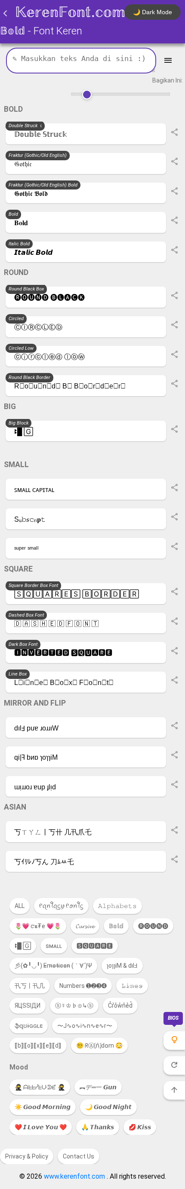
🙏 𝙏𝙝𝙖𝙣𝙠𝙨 (97, 1127)
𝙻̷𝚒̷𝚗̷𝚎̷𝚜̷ (132, 985)
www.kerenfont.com (75, 1176)
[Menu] (168, 61)
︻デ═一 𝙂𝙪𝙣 (98, 1087)
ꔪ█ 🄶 (23, 945)
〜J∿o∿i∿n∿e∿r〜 (84, 1025)
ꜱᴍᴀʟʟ (54, 945)
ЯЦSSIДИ (27, 1005)
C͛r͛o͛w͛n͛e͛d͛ (120, 1005)
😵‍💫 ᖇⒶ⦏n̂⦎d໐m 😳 (99, 1045)
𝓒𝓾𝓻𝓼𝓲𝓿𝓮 (85, 926)
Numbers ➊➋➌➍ (83, 985)
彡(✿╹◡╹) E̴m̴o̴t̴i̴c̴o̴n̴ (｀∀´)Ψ (53, 965)
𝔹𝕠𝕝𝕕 (116, 926)
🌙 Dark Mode (152, 12)
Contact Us (78, 1156)
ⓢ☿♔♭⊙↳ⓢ (74, 1005)
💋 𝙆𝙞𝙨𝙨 (140, 1127)
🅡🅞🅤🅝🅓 (153, 926)
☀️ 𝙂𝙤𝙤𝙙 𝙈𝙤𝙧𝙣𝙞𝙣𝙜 (43, 1106)
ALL (20, 905)
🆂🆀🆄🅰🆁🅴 (95, 945)
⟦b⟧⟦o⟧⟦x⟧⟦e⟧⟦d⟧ (38, 1045)
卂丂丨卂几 (30, 985)
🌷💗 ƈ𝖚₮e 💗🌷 (38, 926)
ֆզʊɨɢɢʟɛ (29, 1025)
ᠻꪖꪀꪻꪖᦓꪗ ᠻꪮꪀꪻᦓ (61, 905)
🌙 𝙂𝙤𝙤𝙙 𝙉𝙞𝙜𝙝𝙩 (108, 1106)
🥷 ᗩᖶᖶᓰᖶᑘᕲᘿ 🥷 (40, 1087)
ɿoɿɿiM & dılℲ (122, 965)
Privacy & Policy (26, 1156)
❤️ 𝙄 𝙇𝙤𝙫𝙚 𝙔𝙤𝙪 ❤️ (41, 1127)
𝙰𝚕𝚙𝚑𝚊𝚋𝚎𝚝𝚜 (117, 905)
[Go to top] (174, 1090)
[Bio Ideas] (174, 1040)
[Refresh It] (174, 1065)
